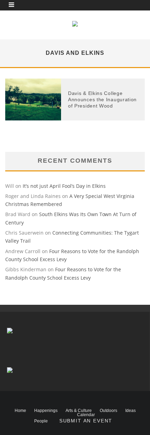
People (41, 421)
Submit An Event (85, 420)
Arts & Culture (79, 410)
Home (20, 410)
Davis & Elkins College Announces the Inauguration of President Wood (102, 99)
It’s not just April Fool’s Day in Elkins (64, 186)
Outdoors (108, 410)
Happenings (46, 410)
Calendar (86, 415)
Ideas (130, 410)
